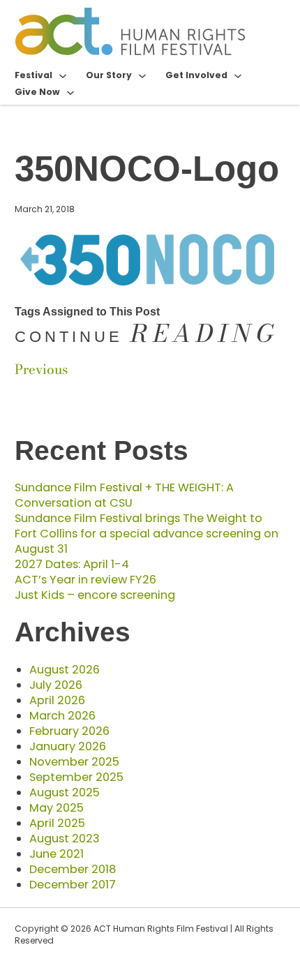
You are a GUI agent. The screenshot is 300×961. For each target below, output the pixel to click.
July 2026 (55, 685)
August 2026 (64, 670)
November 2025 (74, 762)
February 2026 (69, 731)
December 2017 (72, 885)
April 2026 (57, 700)
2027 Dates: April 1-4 (72, 564)
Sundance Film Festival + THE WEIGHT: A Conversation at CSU (124, 495)
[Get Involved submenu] (238, 75)
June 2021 (56, 854)
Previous (41, 369)
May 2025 (56, 808)
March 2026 (62, 716)
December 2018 (72, 869)
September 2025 (76, 777)
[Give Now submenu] (70, 92)
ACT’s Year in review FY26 (85, 580)
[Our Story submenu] (142, 75)
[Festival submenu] (62, 75)
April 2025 (57, 823)
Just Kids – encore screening (95, 595)
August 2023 (64, 838)
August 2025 (64, 792)
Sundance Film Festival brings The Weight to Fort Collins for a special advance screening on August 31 (146, 533)
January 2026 (67, 746)
